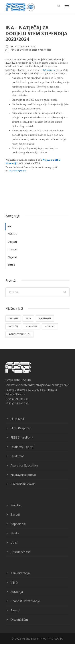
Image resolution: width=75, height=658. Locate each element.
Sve (9, 226)
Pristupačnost (20, 552)
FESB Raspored (21, 428)
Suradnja (17, 592)
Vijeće (15, 582)
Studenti (50, 326)
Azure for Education (24, 465)
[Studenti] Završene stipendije (31, 50)
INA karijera (49, 70)
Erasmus (13, 318)
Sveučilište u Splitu (19, 334)
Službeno (12, 234)
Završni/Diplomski (23, 484)
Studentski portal (22, 447)
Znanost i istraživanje (25, 601)
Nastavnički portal (23, 475)
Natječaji (12, 257)
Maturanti (45, 318)
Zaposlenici (18, 524)
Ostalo (11, 264)
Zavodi (15, 515)
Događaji (12, 241)
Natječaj (13, 326)
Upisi (14, 543)
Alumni (15, 610)
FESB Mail (17, 419)
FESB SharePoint (22, 437)
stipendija (31, 326)
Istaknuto (12, 249)
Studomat (17, 456)
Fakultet (16, 505)
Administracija (20, 573)
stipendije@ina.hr (18, 170)
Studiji (15, 533)
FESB (28, 318)
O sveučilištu (19, 620)
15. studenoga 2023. (23, 46)
